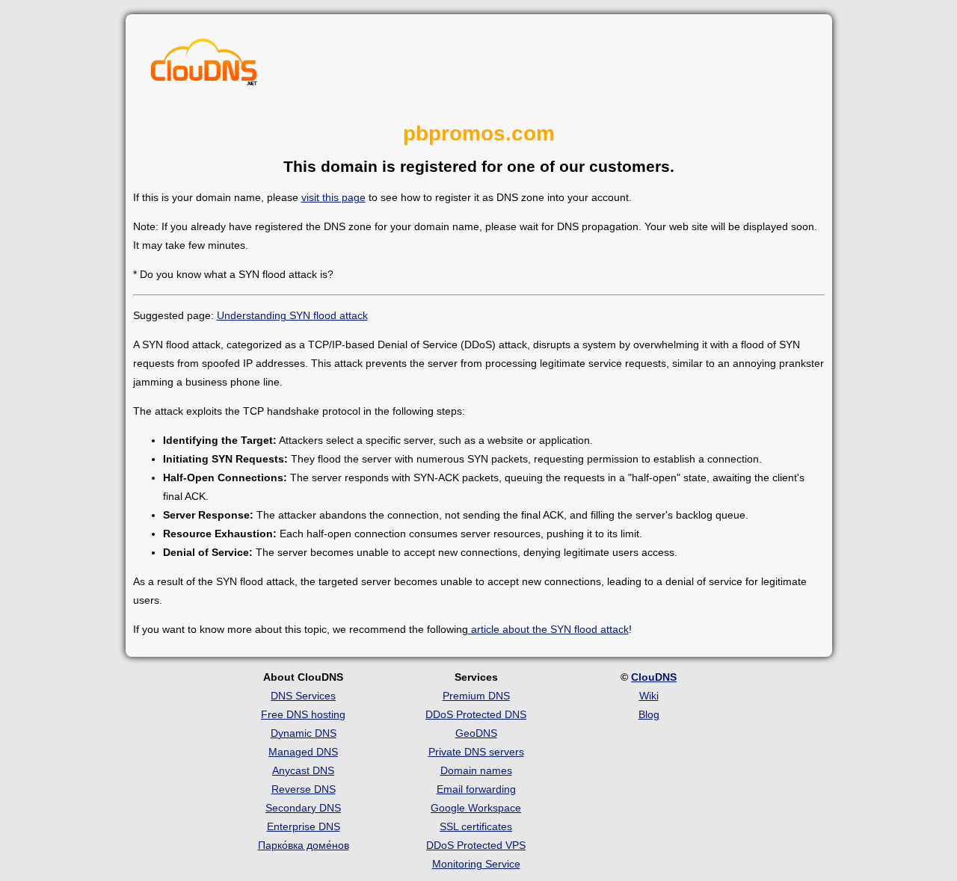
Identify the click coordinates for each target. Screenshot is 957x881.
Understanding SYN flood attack (292, 315)
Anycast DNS (303, 770)
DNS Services (303, 696)
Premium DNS (476, 696)
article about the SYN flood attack (548, 629)
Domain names (476, 770)
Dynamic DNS (303, 733)
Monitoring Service (476, 864)
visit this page (333, 197)
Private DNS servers (476, 752)
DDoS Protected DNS (475, 714)
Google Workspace (476, 808)
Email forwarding (476, 789)
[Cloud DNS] (204, 66)
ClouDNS (654, 677)
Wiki (649, 696)
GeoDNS (476, 733)
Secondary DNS (303, 808)
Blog (648, 714)
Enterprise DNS (303, 826)
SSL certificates (476, 826)
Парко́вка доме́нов (303, 845)
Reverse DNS (303, 789)
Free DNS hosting (303, 714)
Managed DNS (303, 752)
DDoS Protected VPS (476, 845)
